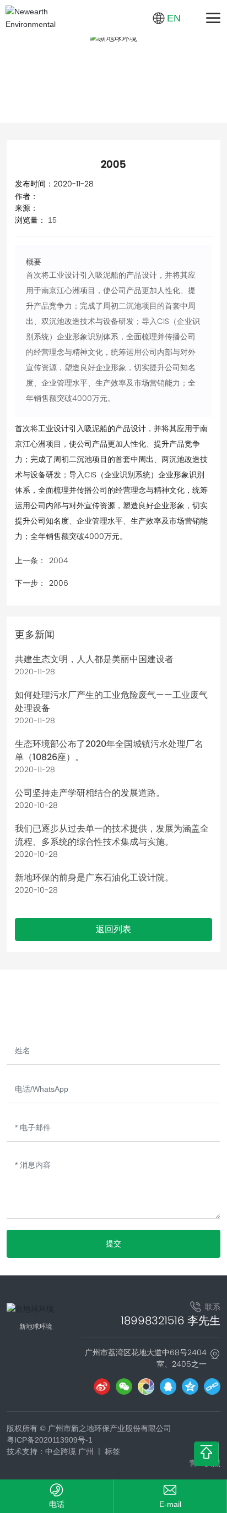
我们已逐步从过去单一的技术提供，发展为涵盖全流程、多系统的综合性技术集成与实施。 (112, 835)
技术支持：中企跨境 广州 (50, 1451)
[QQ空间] (190, 1386)
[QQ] (168, 1386)
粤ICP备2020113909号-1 (50, 1439)
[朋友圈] (146, 1386)
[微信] (124, 1386)
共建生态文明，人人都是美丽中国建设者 (94, 659)
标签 (112, 1451)
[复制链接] (212, 1386)
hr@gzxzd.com (170, 1504)
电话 (56, 1504)
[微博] (102, 1386)
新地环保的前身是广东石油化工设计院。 (94, 877)
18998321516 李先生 (170, 1320)
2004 (58, 560)
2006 (58, 582)
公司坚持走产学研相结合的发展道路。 (90, 792)
